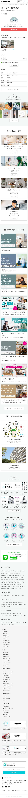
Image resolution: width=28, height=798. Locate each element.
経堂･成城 (3, 579)
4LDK (12, 624)
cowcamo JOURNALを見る (14, 544)
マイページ (5, 631)
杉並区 (22, 595)
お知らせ (5, 633)
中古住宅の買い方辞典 (7, 685)
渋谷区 (16, 595)
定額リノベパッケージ (7, 683)
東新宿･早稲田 (3, 577)
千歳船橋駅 (3, 604)
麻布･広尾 (8, 570)
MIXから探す (5, 665)
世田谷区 (12, 595)
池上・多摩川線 (15, 577)
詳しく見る (14, 153)
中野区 (19, 595)
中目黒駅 (12, 604)
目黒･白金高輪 (21, 570)
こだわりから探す (6, 663)
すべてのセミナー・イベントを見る (14, 408)
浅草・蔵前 (16, 579)
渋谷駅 (10, 602)
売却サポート (6, 696)
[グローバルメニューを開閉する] (26, 1)
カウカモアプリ (6, 710)
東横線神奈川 (12, 584)
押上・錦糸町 (21, 579)
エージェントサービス (7, 670)
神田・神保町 (16, 582)
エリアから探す (6, 660)
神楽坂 (6, 573)
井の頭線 (2, 573)
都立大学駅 (8, 604)
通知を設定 (14, 29)
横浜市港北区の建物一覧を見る (14, 89)
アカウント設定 (6, 644)
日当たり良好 (15, 613)
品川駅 (7, 602)
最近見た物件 (6, 635)
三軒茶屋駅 (3, 602)
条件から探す (6, 652)
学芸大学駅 (3, 606)
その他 (19, 588)
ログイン (19, 1)
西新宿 (23, 575)
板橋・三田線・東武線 (5, 588)
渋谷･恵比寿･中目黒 (14, 570)
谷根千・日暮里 (10, 582)
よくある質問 (6, 712)
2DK (20, 622)
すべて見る (14, 120)
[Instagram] (9, 787)
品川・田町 (11, 573)
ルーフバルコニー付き (5, 613)
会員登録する (14, 772)
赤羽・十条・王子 (11, 586)
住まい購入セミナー (7, 675)
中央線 (13, 575)
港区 (2, 595)
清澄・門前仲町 (4, 575)
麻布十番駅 (8, 606)
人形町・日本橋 (4, 582)
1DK (6, 622)
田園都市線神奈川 (4, 586)
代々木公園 (22, 571)
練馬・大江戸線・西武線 (20, 586)
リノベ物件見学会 (6, 679)
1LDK (9, 622)
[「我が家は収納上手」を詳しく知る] (16, 114)
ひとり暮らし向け (8, 615)
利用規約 (8, 790)
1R (1, 622)
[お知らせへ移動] (23, 1)
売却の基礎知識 (6, 698)
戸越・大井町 (9, 577)
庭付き (11, 613)
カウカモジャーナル (7, 688)
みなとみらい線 (18, 584)
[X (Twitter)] (3, 787)
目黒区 (8, 595)
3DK (2, 624)
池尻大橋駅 (15, 602)
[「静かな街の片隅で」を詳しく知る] (15, 106)
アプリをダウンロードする (14, 769)
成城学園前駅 (20, 602)
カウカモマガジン (6, 690)
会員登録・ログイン (7, 716)
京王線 (7, 579)
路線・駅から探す (6, 658)
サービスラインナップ (7, 673)
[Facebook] (6, 787)
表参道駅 (24, 604)
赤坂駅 (16, 604)
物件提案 (5, 681)
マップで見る (14, 65)
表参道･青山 (3, 570)
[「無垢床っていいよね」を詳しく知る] (7, 106)
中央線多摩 (12, 588)
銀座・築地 (16, 573)
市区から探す (6, 656)
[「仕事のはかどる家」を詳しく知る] (23, 106)
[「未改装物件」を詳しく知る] (24, 114)
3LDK (5, 624)
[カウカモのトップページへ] (5, 1)
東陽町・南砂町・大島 (5, 584)
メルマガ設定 (6, 646)
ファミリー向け (22, 615)
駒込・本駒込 (22, 582)
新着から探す (6, 654)
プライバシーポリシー (16, 790)
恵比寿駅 (20, 604)
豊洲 (19, 573)
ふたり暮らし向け (16, 615)
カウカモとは (6, 706)
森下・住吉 (11, 579)
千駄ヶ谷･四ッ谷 (18, 575)
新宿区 (5, 595)
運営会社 (3, 790)
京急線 (16, 588)
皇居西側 (9, 575)
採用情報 (24, 790)
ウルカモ (5, 700)
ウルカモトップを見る (14, 510)
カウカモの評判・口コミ (8, 708)
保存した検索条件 (6, 640)
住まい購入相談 (6, 677)
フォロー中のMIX (6, 642)
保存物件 (5, 637)
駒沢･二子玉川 (16, 571)
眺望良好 (20, 613)
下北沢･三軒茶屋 (4, 571)
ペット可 (2, 615)
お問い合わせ (6, 714)
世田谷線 (21, 577)
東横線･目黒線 (10, 571)
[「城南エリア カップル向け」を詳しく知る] (8, 114)
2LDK (23, 622)
